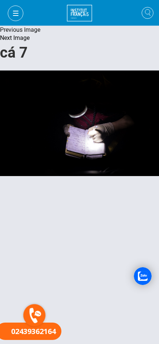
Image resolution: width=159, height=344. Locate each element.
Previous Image (20, 29)
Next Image (15, 37)
